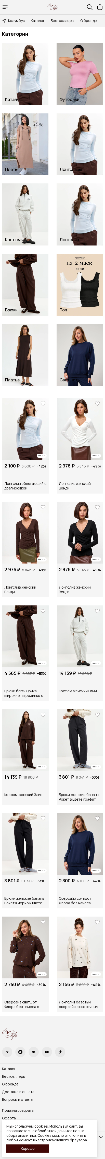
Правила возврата (18, 1110)
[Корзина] (100, 7)
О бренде (88, 20)
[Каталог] (5, 7)
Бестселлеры (62, 20)
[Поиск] (90, 7)
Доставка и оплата (18, 1092)
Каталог (38, 20)
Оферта (9, 1118)
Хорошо (28, 1148)
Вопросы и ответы (17, 1099)
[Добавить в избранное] (43, 403)
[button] (25, 429)
